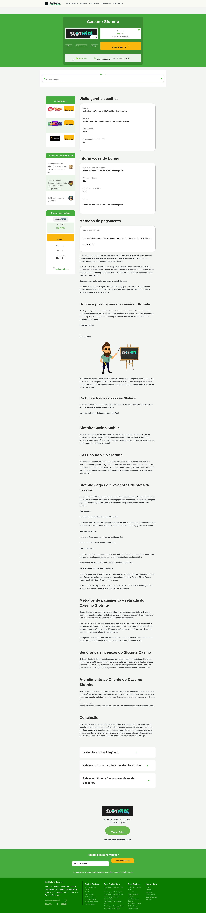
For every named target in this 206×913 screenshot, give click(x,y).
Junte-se (69, 110)
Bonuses (83, 3)
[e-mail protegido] (86, 703)
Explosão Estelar (87, 325)
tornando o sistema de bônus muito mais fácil (99, 413)
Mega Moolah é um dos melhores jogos (96, 568)
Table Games (93, 3)
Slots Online (117, 3)
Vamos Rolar (117, 832)
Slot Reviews (105, 3)
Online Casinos (71, 3)
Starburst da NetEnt (88, 531)
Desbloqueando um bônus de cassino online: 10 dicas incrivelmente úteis (57, 168)
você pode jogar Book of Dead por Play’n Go (98, 517)
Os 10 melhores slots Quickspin (56, 199)
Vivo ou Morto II (86, 548)
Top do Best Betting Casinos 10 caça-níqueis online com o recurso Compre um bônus (57, 184)
